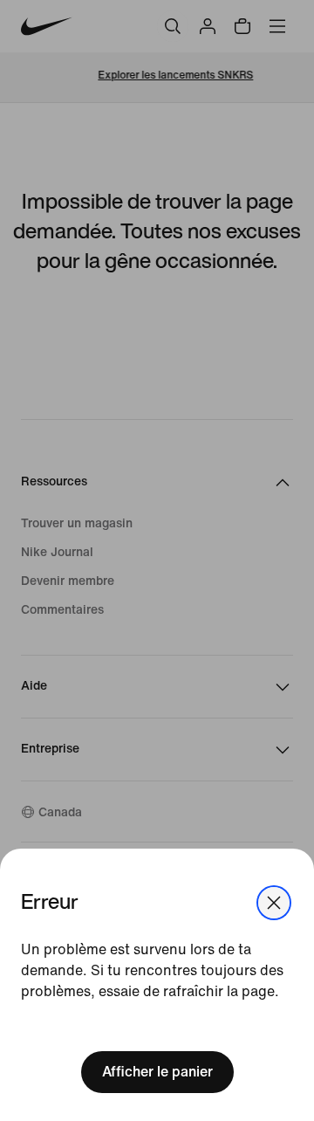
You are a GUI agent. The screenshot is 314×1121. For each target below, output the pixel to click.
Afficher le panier (157, 1071)
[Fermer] (274, 902)
